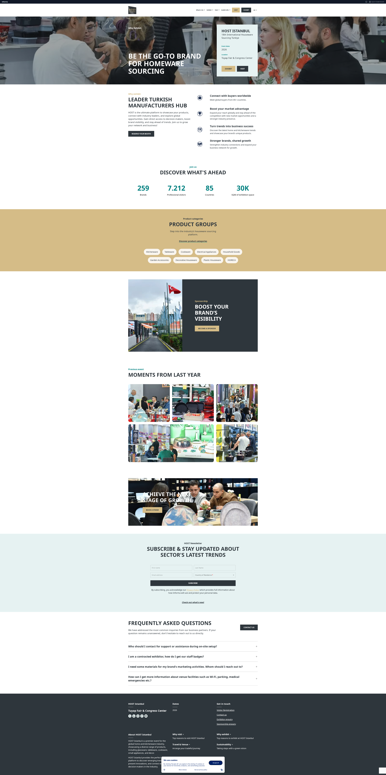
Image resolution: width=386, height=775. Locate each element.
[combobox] (212, 575)
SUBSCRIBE (193, 583)
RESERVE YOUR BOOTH (141, 134)
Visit (236, 10)
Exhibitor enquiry (225, 719)
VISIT (242, 69)
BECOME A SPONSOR (207, 328)
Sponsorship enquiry (226, 724)
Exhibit (246, 10)
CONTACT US (249, 627)
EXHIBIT (228, 69)
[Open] (233, 575)
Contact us (222, 714)
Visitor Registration (225, 710)
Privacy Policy (193, 590)
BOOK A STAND (152, 510)
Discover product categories (193, 241)
